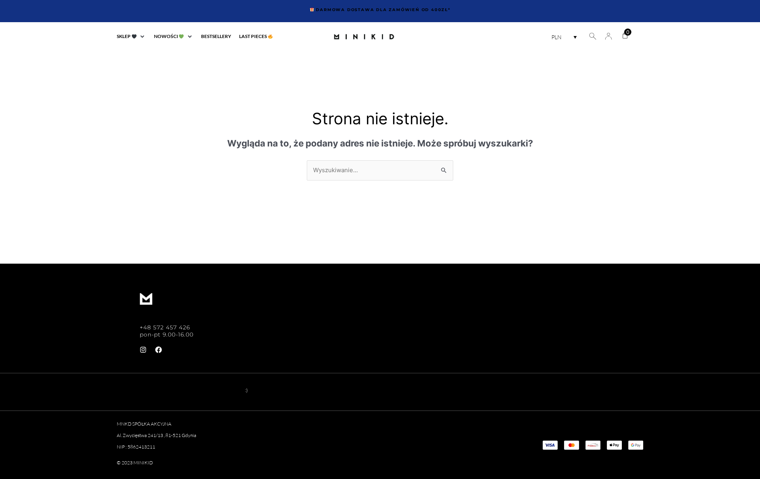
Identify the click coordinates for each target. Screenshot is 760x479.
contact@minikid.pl (170, 312)
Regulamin (537, 293)
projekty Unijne (547, 350)
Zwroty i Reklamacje (555, 331)
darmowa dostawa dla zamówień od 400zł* (382, 9)
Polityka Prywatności (558, 312)
